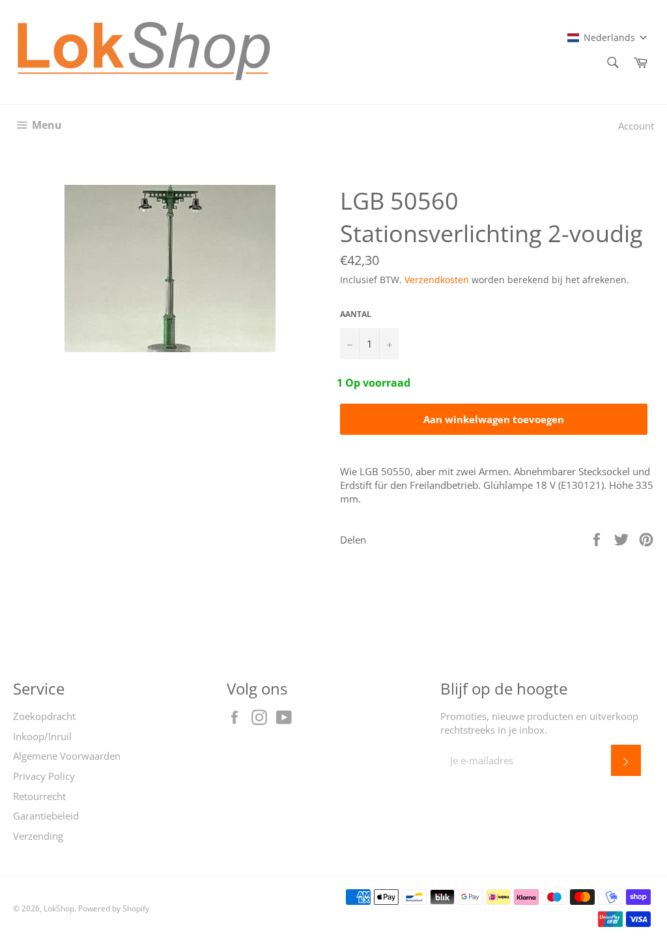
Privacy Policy (44, 775)
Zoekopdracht (44, 716)
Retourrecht (39, 796)
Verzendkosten (436, 279)
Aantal (355, 314)
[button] (607, 37)
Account (636, 125)
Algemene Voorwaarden (67, 755)
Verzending (38, 835)
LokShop (59, 908)
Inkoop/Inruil (42, 736)
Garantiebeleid (46, 815)
